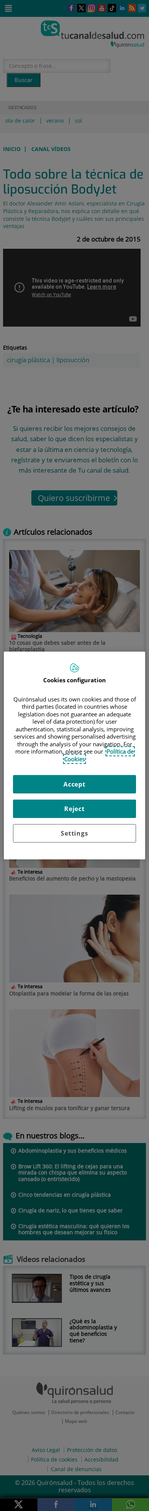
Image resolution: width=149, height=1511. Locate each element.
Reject (74, 809)
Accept (74, 784)
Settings (74, 833)
